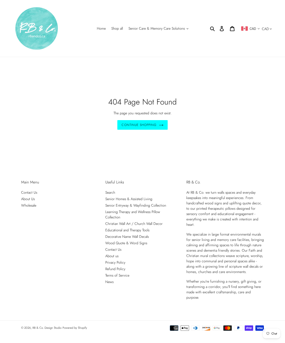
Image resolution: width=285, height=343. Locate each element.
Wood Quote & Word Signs (126, 243)
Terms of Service (117, 275)
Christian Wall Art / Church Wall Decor (134, 223)
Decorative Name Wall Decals (127, 236)
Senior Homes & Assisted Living (128, 198)
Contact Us (29, 192)
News (109, 281)
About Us (28, 198)
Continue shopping (139, 125)
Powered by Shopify (75, 328)
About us (111, 256)
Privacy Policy (115, 262)
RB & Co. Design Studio (47, 328)
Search (110, 192)
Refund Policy (115, 268)
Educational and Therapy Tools (127, 230)
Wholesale (28, 205)
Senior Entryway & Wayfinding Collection (135, 205)
